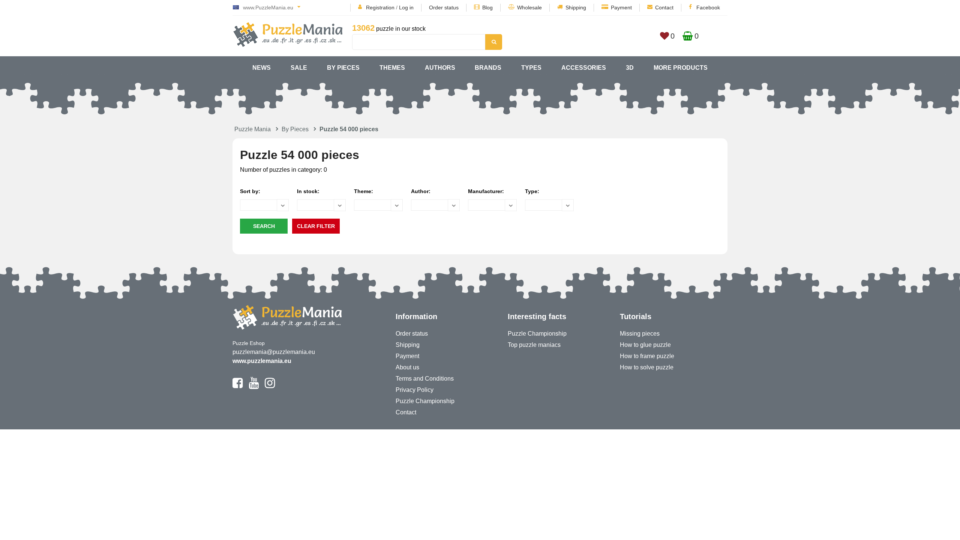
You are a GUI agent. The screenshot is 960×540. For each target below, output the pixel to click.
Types (531, 67)
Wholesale (529, 7)
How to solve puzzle (647, 367)
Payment (621, 7)
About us (407, 367)
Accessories (583, 67)
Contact (664, 7)
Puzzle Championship (425, 401)
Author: (420, 191)
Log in (406, 7)
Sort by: (250, 191)
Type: (532, 191)
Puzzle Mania (252, 129)
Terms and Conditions (425, 378)
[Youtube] (254, 386)
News (261, 67)
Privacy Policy (415, 390)
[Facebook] (237, 386)
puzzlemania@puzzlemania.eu (273, 352)
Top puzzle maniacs (534, 345)
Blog (487, 7)
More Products (681, 67)
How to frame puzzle (647, 356)
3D (630, 67)
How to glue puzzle (645, 345)
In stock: (308, 191)
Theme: (363, 191)
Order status (444, 7)
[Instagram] (270, 386)
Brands (488, 67)
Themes (392, 67)
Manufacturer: (486, 191)
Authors (440, 67)
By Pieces (343, 67)
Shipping (576, 7)
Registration (380, 7)
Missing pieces (640, 333)
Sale (299, 67)
